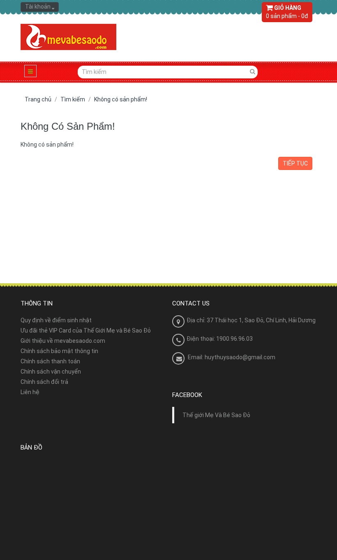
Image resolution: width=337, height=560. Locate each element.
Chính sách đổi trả (44, 382)
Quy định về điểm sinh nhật (56, 320)
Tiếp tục (295, 163)
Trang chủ (38, 99)
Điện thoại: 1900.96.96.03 (220, 338)
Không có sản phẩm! (120, 99)
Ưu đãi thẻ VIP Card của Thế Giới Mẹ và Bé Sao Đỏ (86, 330)
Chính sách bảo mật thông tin (59, 351)
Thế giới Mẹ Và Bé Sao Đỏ (216, 415)
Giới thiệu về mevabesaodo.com (63, 340)
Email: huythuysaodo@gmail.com (231, 357)
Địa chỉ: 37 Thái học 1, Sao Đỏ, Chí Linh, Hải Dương (251, 320)
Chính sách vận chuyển (51, 371)
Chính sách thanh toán (50, 361)
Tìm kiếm (72, 99)
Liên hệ (30, 392)
